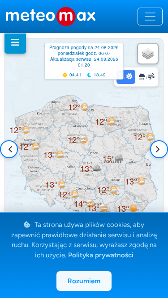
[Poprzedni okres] (11, 149)
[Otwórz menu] (150, 16)
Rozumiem (84, 281)
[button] (29, 146)
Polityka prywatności (101, 255)
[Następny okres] (157, 149)
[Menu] (15, 42)
